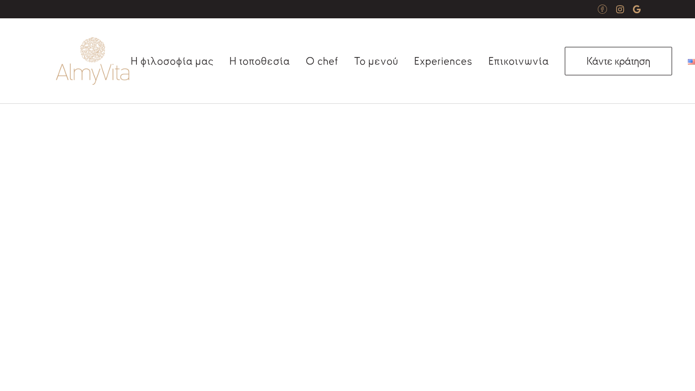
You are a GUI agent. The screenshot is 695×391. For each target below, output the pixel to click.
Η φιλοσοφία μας (172, 61)
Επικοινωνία (518, 61)
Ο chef (322, 61)
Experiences (443, 61)
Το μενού (376, 61)
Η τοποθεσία (259, 61)
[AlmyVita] (92, 61)
